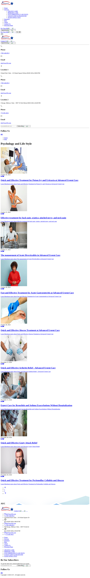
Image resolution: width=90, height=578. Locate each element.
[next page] (5, 493)
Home (6, 8)
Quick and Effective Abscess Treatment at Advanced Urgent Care (30, 330)
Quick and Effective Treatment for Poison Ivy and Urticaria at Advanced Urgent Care (39, 180)
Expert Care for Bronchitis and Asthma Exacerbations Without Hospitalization (36, 405)
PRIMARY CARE (13, 13)
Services (6, 9)
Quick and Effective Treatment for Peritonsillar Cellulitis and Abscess (32, 480)
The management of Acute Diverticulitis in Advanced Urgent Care (30, 255)
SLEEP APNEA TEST (14, 17)
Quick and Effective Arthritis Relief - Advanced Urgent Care (28, 368)
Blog (5, 20)
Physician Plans (8, 25)
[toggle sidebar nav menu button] (19, 32)
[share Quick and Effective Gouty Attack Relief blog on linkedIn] (1, 439)
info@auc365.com (6, 63)
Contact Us (7, 24)
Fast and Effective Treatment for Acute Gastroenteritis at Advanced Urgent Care (37, 293)
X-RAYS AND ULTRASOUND (17, 16)
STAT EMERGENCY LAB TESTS (18, 14)
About (6, 22)
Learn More (32, 184)
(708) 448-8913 (5, 53)
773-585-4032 (5, 113)
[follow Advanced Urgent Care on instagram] (2, 135)
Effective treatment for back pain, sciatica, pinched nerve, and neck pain (33, 218)
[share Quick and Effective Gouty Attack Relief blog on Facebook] (2, 439)
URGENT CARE (13, 11)
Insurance (7, 19)
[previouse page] (5, 488)
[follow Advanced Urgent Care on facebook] (1, 135)
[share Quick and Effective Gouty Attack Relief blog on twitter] (3, 439)
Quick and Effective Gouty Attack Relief (19, 443)
